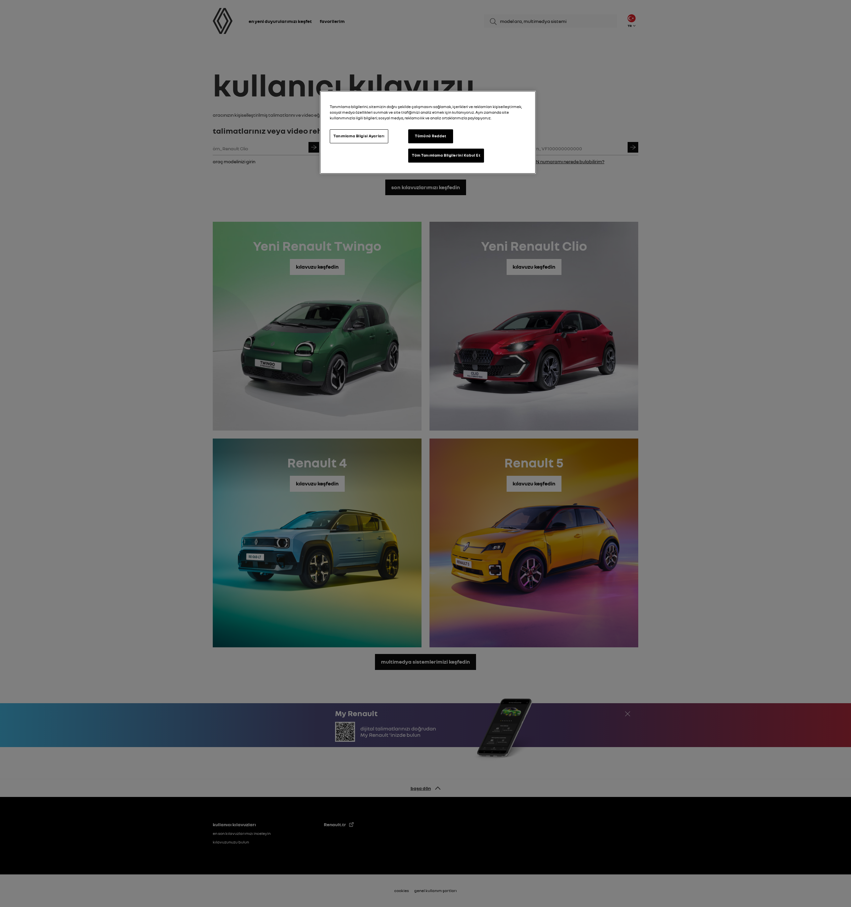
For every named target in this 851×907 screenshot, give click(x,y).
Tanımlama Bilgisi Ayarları (359, 136)
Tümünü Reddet (430, 136)
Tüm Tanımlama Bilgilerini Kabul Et (446, 155)
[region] (428, 132)
